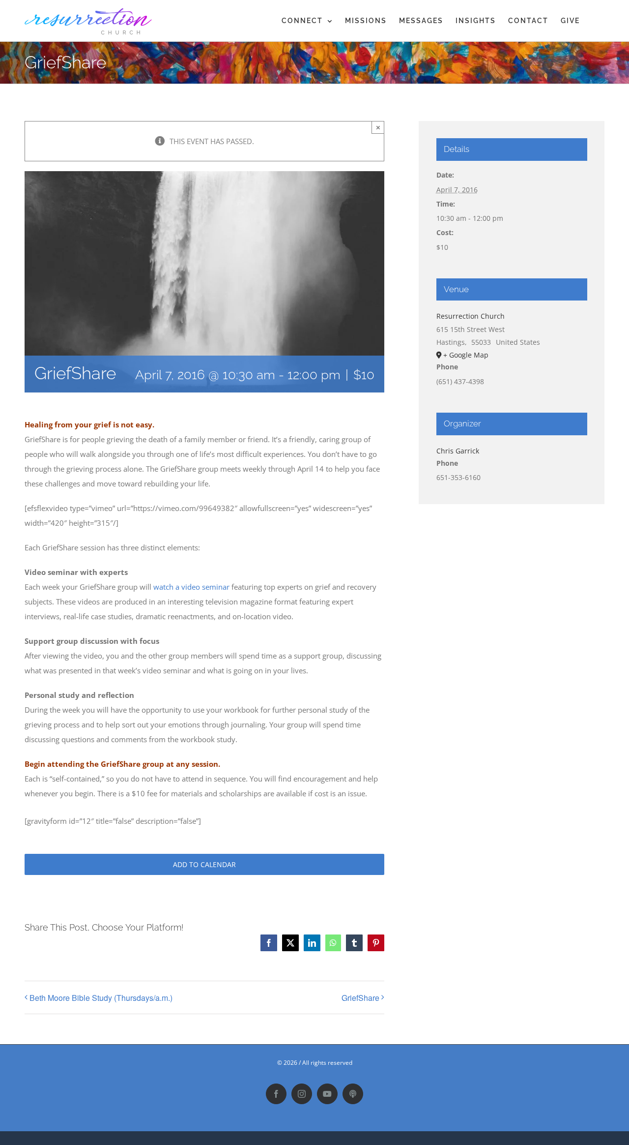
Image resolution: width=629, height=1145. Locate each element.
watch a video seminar (191, 587)
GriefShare (360, 997)
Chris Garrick (457, 450)
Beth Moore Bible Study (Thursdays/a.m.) (100, 997)
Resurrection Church (470, 316)
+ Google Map (465, 355)
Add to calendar (204, 864)
